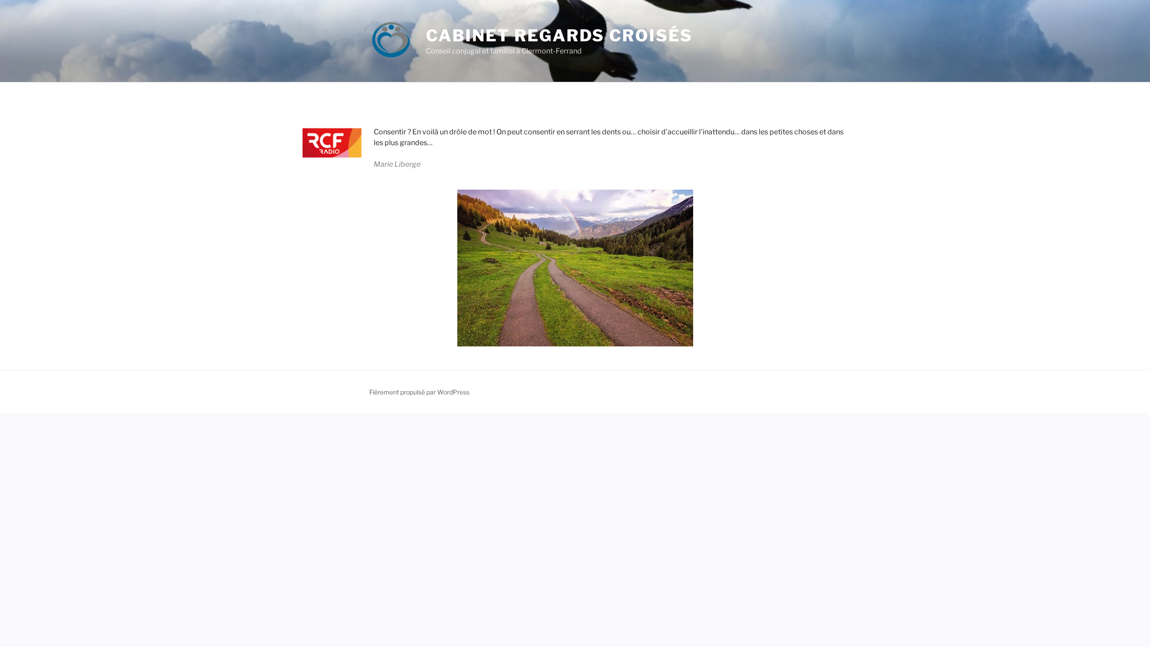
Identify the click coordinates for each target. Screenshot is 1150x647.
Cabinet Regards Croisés (559, 35)
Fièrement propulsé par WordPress (419, 392)
